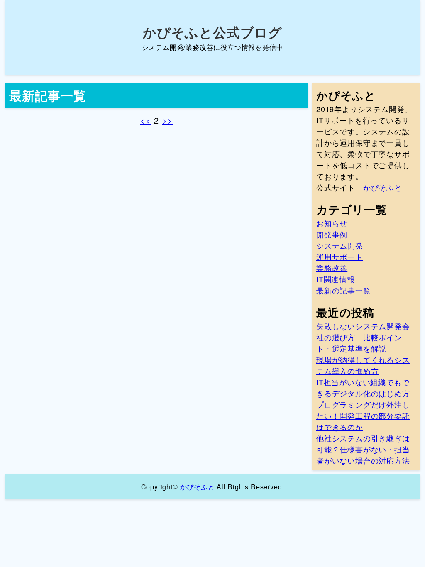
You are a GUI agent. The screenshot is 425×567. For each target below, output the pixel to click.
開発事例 (331, 234)
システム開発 (339, 245)
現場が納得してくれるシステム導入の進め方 (363, 365)
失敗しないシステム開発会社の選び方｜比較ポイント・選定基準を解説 (363, 337)
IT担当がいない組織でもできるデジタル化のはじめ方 (363, 387)
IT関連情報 (335, 279)
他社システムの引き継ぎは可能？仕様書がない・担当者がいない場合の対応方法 (363, 449)
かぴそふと (382, 187)
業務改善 (331, 267)
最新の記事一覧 (343, 290)
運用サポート (339, 256)
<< (145, 120)
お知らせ (331, 223)
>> (167, 120)
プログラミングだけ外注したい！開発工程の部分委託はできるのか (363, 415)
